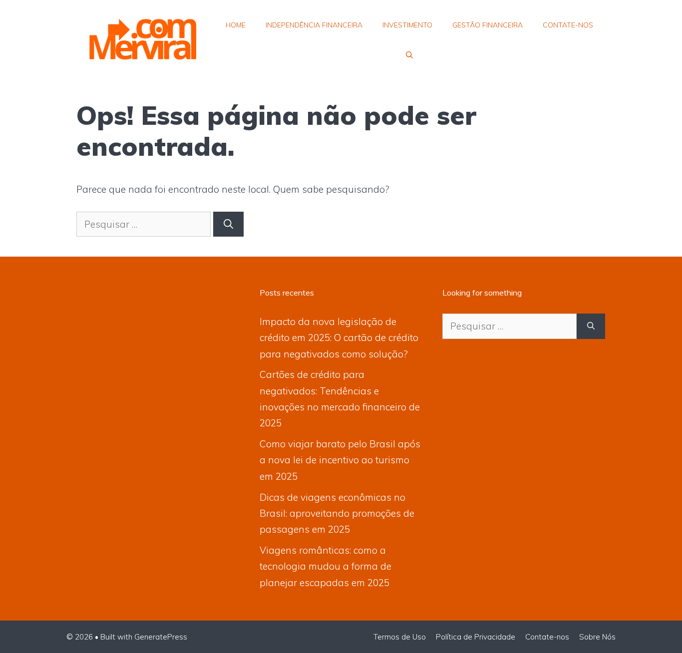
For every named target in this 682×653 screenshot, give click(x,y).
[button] (409, 55)
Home (236, 24)
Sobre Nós (597, 637)
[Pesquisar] (228, 224)
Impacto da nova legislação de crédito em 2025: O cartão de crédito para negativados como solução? (339, 338)
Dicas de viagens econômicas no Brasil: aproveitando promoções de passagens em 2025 (337, 513)
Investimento (407, 24)
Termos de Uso (399, 637)
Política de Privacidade (475, 637)
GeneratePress (160, 637)
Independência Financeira (314, 24)
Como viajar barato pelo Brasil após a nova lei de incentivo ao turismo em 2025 (340, 460)
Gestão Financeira (487, 24)
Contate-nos (568, 24)
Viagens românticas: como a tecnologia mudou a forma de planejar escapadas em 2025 (325, 566)
